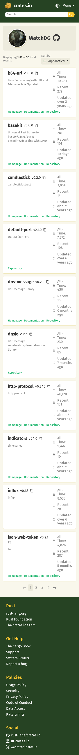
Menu (67, 6)
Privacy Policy (17, 697)
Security (12, 691)
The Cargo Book (18, 646)
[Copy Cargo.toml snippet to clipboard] (36, 73)
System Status (17, 658)
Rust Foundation (19, 619)
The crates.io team (21, 625)
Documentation (34, 111)
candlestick (19, 177)
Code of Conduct (19, 703)
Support (12, 652)
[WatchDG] (56, 38)
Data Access (15, 708)
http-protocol (21, 386)
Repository (53, 111)
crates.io (23, 6)
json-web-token (23, 537)
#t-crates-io (17, 741)
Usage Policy (16, 685)
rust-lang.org (16, 613)
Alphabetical (56, 61)
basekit (15, 125)
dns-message (21, 282)
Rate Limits (15, 714)
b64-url (15, 73)
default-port (20, 229)
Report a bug (16, 664)
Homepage (15, 111)
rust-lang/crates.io (23, 735)
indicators (17, 438)
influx (13, 490)
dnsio (13, 334)
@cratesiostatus (21, 747)
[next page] (55, 588)
